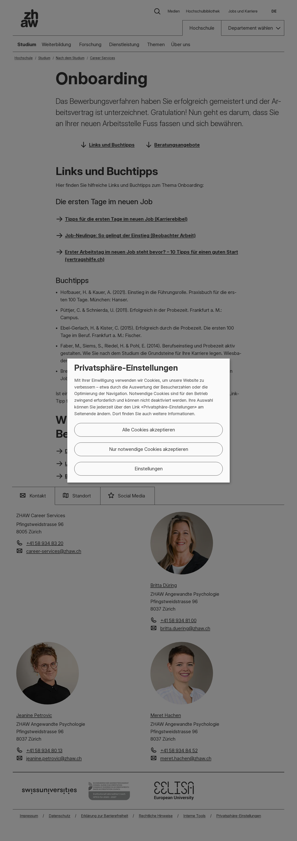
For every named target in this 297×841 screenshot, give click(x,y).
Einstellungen (149, 468)
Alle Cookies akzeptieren (148, 429)
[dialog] (148, 421)
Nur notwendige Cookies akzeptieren (148, 449)
